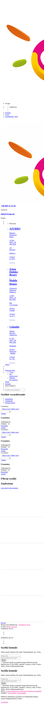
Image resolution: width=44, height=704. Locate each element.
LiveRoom (4, 702)
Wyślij (3, 660)
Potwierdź (4, 426)
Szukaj (3, 414)
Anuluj (3, 428)
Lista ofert (4, 488)
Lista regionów (13, 488)
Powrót (3, 623)
